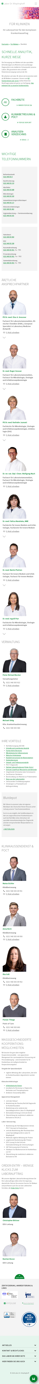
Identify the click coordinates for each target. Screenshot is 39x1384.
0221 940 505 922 (13, 682)
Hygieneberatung (12, 760)
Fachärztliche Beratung (14, 751)
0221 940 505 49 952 (14, 982)
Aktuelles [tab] (7, 1345)
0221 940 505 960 (8, 237)
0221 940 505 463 (8, 209)
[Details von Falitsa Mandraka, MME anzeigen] (4, 536)
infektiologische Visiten (14, 1086)
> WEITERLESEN (8, 829)
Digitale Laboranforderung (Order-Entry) (19, 767)
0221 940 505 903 (8, 263)
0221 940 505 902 (8, 256)
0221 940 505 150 (8, 183)
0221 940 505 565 (8, 216)
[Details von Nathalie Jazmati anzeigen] (4, 440)
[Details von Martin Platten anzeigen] (4, 585)
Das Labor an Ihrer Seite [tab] (13, 1356)
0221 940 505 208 (8, 243)
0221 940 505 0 (8, 177)
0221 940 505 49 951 (14, 891)
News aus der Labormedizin (15, 779)
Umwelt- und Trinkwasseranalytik (17, 762)
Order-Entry (15, 1188)
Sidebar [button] (33, 1378)
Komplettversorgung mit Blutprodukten (19, 758)
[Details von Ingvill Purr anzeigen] (4, 634)
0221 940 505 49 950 (14, 936)
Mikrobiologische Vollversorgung (17, 753)
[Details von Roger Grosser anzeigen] (4, 389)
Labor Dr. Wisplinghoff (14, 4)
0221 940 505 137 (8, 203)
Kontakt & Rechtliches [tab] (13, 1350)
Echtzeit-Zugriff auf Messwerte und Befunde (21, 770)
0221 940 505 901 (8, 250)
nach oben (19, 1277)
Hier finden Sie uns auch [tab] (13, 1361)
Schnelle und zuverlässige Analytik (17, 748)
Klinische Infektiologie (13, 755)
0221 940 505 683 (13, 1027)
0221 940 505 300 (8, 196)
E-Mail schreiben (12, 332)
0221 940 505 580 (13, 728)
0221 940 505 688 (8, 190)
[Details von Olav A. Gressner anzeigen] (4, 337)
